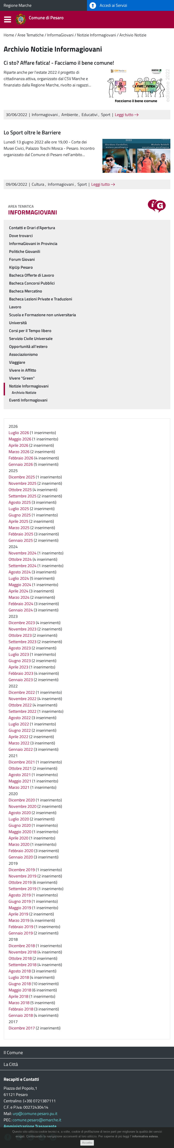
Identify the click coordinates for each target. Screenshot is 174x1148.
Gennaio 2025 (21, 540)
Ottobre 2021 (20, 768)
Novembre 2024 (22, 553)
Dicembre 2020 (22, 800)
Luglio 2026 (19, 433)
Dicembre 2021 (22, 762)
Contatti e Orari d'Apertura (32, 228)
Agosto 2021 (20, 775)
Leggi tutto (124, 115)
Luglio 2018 (19, 977)
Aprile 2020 (18, 838)
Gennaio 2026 (21, 464)
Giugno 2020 (20, 825)
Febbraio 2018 (21, 1009)
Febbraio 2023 (21, 673)
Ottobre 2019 (20, 882)
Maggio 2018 (20, 990)
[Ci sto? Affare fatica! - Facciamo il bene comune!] (136, 86)
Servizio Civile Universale (31, 338)
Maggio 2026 (20, 439)
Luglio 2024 (19, 578)
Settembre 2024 (22, 566)
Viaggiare (17, 362)
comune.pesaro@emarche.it (36, 1120)
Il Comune (13, 1052)
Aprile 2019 (18, 914)
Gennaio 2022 (21, 749)
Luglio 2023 (19, 654)
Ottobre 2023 (20, 635)
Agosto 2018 (20, 971)
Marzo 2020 (19, 844)
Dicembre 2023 (22, 623)
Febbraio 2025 (21, 534)
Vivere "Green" (22, 378)
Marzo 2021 (19, 787)
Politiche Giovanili (24, 251)
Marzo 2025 (19, 528)
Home (9, 35)
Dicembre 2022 (22, 692)
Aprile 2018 (18, 996)
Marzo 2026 (19, 452)
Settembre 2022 (22, 711)
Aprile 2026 (18, 445)
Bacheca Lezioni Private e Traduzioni (40, 299)
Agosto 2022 (20, 718)
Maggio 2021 (20, 781)
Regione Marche (17, 5)
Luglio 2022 (19, 724)
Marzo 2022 (19, 743)
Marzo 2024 (19, 597)
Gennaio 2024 (21, 610)
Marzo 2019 (19, 920)
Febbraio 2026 (21, 458)
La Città (11, 1064)
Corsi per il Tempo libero (30, 331)
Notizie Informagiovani (96, 35)
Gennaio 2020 (21, 857)
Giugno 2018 (20, 984)
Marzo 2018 (19, 1003)
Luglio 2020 (19, 819)
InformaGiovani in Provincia (33, 243)
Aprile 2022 (18, 737)
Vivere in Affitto (22, 370)
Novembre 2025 (22, 483)
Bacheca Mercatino (25, 291)
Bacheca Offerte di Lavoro (31, 275)
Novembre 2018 (22, 952)
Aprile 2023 (18, 667)
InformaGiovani (60, 35)
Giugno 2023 (20, 661)
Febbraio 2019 (21, 927)
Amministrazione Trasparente (30, 1126)
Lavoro (15, 307)
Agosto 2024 (20, 572)
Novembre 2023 (22, 629)
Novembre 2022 (22, 699)
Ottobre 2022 (20, 705)
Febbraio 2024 (21, 604)
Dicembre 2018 (22, 946)
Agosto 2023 (20, 648)
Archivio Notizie (132, 35)
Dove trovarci (21, 236)
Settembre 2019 (22, 889)
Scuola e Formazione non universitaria (42, 315)
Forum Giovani (22, 259)
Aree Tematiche (30, 35)
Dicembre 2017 (22, 1028)
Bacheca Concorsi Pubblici (32, 283)
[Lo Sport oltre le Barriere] (136, 155)
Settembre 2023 (22, 642)
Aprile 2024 (18, 591)
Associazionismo (23, 354)
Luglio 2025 (19, 509)
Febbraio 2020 (21, 851)
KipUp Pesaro (21, 267)
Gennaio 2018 (21, 1015)
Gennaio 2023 (21, 680)
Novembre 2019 (22, 876)
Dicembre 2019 (22, 870)
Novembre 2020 (22, 806)
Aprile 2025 (18, 521)
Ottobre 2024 (20, 559)
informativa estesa (145, 1136)
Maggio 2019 (20, 908)
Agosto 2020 (20, 813)
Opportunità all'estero (28, 346)
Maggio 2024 (20, 585)
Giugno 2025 (20, 515)
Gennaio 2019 (21, 933)
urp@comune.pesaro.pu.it (35, 1113)
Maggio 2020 (20, 832)
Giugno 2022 (20, 730)
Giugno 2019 (20, 901)
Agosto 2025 (20, 502)
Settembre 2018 (22, 965)
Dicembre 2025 (22, 477)
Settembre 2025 (22, 496)
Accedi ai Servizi (113, 5)
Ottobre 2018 (20, 958)
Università (18, 323)
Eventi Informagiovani (28, 400)
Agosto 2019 (20, 895)
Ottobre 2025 (20, 490)
